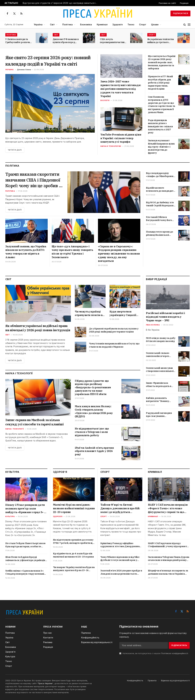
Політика (67, 24)
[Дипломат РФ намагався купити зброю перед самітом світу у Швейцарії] (89, 38)
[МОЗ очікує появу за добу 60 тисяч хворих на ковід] (184, 341)
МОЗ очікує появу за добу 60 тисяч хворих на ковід (160, 340)
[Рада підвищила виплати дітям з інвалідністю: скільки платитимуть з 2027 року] (184, 123)
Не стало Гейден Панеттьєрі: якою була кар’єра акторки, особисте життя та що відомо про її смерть (25, 545)
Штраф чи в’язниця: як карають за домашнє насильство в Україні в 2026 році (168, 572)
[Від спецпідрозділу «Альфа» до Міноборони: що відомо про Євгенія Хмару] (184, 176)
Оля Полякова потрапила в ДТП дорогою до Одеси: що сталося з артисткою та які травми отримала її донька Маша (161, 104)
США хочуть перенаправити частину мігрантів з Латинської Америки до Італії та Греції (113, 41)
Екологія (104, 100)
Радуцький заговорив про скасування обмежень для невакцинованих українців (159, 414)
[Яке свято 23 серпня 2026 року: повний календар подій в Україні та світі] (50, 103)
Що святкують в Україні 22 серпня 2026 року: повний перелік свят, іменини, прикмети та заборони (161, 62)
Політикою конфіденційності (174, 653)
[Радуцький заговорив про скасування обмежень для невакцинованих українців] (184, 416)
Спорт (142, 24)
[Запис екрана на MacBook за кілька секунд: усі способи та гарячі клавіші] (38, 397)
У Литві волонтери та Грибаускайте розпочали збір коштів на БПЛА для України (18, 41)
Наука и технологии (110, 146)
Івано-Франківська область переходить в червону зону (158, 384)
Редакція (184, 3)
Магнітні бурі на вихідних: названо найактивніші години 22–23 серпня (74, 508)
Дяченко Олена (24, 70)
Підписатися (180, 13)
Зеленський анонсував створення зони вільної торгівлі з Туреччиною (159, 369)
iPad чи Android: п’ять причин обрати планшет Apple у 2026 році (94, 451)
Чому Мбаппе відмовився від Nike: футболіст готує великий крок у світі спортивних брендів (120, 559)
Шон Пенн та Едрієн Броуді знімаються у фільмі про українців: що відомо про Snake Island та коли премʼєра (25, 559)
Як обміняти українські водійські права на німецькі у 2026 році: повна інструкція (37, 328)
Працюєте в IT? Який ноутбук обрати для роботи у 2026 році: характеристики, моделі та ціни (160, 82)
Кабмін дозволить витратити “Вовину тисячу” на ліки (157, 400)
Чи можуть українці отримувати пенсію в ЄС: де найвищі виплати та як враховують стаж (88, 313)
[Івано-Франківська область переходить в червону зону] (184, 386)
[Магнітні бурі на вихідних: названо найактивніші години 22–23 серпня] (74, 489)
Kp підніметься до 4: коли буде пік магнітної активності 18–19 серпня (73, 555)
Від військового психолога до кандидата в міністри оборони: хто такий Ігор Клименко (160, 189)
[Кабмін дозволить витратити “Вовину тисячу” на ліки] (184, 401)
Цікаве (155, 24)
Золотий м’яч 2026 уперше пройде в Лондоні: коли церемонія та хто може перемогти (121, 572)
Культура (10, 516)
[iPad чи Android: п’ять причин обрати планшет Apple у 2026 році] (130, 453)
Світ (52, 24)
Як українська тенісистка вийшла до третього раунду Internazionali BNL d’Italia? (160, 41)
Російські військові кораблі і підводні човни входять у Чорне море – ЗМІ (165, 316)
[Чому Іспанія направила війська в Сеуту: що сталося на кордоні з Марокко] (80, 347)
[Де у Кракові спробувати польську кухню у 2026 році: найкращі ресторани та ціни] (80, 332)
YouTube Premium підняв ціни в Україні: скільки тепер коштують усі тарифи (120, 138)
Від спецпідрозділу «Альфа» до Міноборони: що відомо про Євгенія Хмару (160, 175)
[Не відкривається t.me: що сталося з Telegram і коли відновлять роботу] (130, 434)
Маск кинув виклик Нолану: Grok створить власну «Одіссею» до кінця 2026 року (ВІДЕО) (94, 411)
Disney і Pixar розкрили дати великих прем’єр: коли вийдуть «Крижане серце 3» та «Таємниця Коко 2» (26, 508)
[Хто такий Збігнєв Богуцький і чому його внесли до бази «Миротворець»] (184, 220)
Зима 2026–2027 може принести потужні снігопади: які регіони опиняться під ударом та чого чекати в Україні (120, 89)
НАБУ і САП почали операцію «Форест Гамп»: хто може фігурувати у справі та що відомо (168, 508)
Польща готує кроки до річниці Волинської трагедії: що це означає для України (159, 233)
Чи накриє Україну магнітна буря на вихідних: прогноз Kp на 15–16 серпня (74, 569)
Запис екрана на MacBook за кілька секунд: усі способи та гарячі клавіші (34, 422)
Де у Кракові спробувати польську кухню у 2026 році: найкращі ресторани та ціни (113, 330)
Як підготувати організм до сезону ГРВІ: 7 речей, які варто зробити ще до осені (73, 541)
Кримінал (102, 24)
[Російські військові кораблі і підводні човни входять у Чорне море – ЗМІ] (168, 297)
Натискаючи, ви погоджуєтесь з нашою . (155, 653)
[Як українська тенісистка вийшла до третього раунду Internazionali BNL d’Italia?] (183, 38)
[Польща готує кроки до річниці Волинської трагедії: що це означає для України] (184, 235)
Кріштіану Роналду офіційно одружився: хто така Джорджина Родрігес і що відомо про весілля (119, 545)
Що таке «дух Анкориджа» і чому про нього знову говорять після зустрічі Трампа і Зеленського (72, 252)
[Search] (184, 24)
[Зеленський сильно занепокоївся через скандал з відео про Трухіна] (184, 356)
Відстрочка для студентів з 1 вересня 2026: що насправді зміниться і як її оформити (61, 3)
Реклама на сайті (167, 3)
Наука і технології (14, 429)
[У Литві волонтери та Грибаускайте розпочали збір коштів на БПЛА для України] (42, 38)
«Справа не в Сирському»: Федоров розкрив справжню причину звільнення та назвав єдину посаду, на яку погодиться (119, 254)
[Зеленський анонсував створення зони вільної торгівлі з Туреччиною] (184, 371)
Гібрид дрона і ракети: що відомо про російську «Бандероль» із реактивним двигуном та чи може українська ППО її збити (93, 387)
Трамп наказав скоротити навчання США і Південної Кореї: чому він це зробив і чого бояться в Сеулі (32, 180)
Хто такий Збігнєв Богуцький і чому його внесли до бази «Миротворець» (159, 219)
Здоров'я (57, 516)
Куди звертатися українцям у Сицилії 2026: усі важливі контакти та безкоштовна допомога (125, 313)
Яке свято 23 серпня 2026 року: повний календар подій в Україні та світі (47, 60)
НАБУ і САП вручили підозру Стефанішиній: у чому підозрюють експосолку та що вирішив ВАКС (168, 545)
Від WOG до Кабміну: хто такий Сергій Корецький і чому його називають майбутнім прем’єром (160, 204)
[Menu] (189, 24)
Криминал (153, 516)
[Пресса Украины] (97, 13)
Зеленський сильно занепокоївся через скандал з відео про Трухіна (157, 355)
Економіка (86, 24)
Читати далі (15, 150)
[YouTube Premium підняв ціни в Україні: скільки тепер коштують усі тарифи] (121, 119)
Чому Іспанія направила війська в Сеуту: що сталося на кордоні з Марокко (114, 345)
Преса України (45, 683)
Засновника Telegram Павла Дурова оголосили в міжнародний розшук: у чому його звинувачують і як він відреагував (168, 559)
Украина (9, 70)
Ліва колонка (153, 325)
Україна (38, 24)
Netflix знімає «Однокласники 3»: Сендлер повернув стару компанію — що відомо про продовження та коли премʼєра (25, 572)
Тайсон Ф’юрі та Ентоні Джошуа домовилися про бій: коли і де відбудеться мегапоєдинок (120, 508)
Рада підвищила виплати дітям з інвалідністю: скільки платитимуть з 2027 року (160, 126)
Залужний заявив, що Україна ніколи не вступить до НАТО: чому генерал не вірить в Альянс (25, 252)
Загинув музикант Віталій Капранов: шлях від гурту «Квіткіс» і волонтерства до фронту (161, 146)
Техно (131, 24)
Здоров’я (117, 24)
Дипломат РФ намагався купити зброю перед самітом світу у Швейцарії (66, 41)
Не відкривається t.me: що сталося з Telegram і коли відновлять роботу (92, 432)
